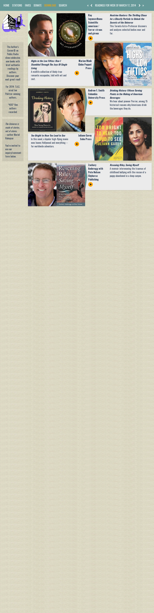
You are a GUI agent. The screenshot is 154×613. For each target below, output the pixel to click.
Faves (28, 5)
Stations (17, 5)
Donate (38, 5)
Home (6, 5)
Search (63, 5)
